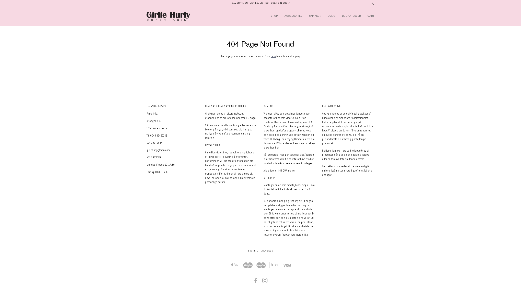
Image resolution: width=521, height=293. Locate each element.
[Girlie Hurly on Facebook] (256, 282)
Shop (274, 16)
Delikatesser (351, 16)
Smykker (315, 16)
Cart (371, 16)
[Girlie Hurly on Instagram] (265, 282)
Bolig (331, 16)
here (273, 56)
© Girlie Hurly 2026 (260, 251)
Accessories (293, 16)
